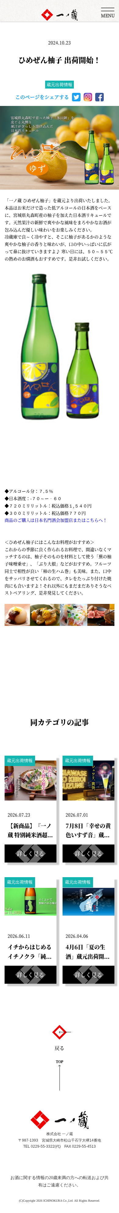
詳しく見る (30, 853)
